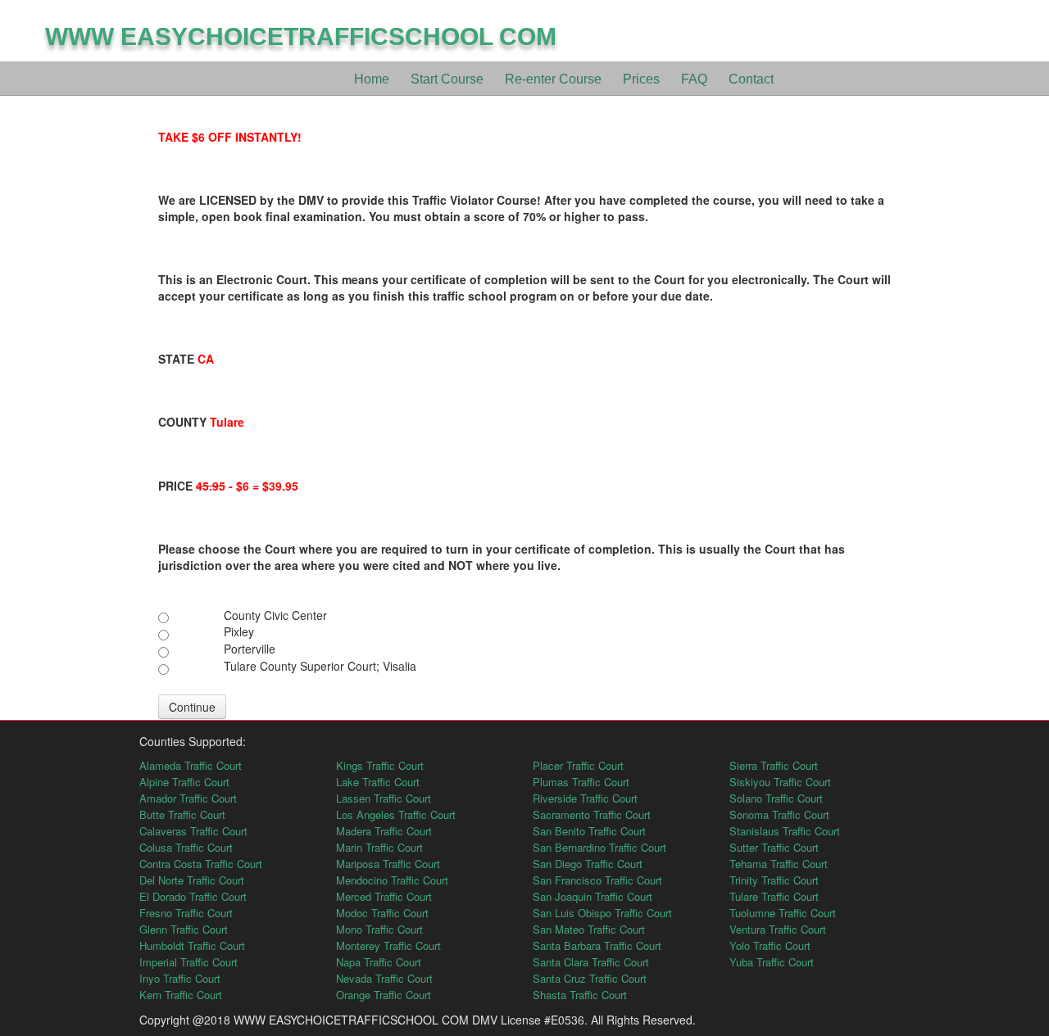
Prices (641, 79)
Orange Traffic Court (383, 994)
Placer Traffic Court (578, 765)
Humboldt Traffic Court (192, 945)
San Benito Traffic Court (589, 831)
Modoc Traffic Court (382, 913)
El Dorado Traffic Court (193, 896)
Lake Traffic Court (378, 781)
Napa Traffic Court (378, 962)
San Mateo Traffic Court (589, 929)
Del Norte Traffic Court (191, 880)
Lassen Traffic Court (383, 798)
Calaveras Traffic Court (193, 831)
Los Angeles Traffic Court (396, 814)
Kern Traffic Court (180, 994)
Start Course (447, 79)
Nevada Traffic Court (384, 978)
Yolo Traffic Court (770, 945)
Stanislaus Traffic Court (784, 831)
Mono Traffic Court (379, 929)
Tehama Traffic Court (778, 863)
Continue (192, 707)
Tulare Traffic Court (774, 896)
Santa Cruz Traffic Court (590, 978)
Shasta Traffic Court (580, 994)
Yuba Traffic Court (771, 962)
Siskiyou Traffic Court (780, 781)
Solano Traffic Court (776, 798)
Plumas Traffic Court (581, 781)
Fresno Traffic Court (186, 913)
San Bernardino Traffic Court (599, 847)
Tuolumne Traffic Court (782, 913)
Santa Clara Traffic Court (591, 962)
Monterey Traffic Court (388, 945)
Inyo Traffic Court (179, 978)
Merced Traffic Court (384, 896)
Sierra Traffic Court (773, 765)
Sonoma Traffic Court (779, 814)
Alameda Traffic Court (190, 765)
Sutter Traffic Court (774, 847)
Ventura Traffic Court (777, 929)
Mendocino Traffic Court (392, 880)
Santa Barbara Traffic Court (597, 945)
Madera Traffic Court (384, 831)
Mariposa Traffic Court (388, 863)
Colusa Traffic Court (186, 847)
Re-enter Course (553, 79)
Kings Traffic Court (380, 765)
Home (371, 79)
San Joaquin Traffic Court (592, 896)
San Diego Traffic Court (588, 863)
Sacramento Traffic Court (592, 814)
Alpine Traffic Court (184, 781)
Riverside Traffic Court (585, 798)
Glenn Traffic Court (183, 929)
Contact (751, 79)
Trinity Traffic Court (774, 880)
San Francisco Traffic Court (597, 880)
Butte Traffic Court (182, 814)
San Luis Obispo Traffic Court (602, 913)
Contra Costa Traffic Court (200, 863)
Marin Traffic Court (379, 847)
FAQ (694, 79)
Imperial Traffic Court (188, 962)
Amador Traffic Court (188, 798)
